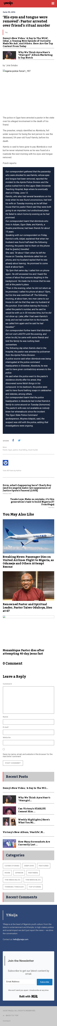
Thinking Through (14, 887)
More (5, 447)
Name (5, 717)
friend (5, 450)
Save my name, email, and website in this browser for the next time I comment (28, 755)
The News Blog (33, 880)
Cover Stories (12, 866)
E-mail (5, 727)
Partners (33, 873)
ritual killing (23, 450)
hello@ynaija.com (20, 939)
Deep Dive (29, 866)
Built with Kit (28, 996)
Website (7, 737)
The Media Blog (12, 880)
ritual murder (33, 450)
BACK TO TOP (12, 1015)
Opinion (19, 873)
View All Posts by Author (12, 471)
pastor (15, 450)
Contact (6, 1021)
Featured (44, 866)
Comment (7, 684)
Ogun (10, 450)
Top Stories (35, 887)
